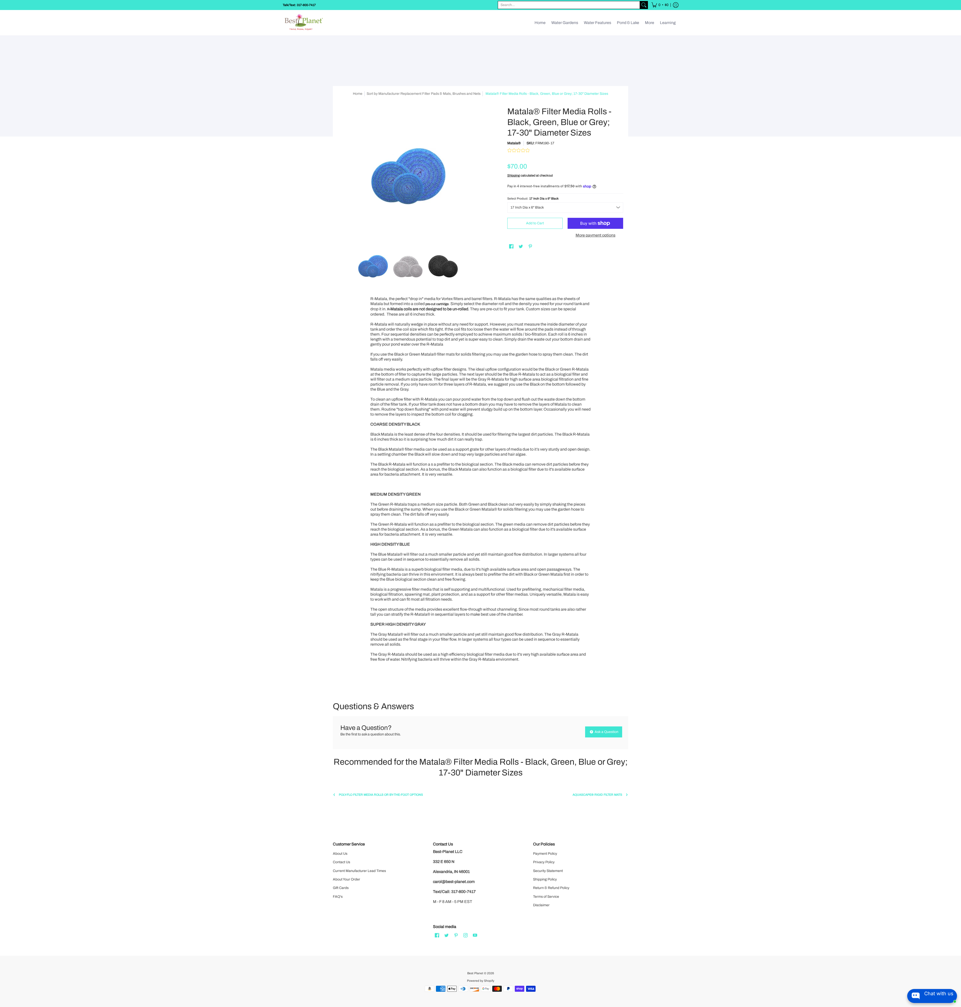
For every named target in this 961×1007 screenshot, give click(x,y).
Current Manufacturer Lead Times (359, 871)
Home (357, 94)
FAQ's (338, 896)
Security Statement (548, 871)
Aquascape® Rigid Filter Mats (597, 794)
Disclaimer (541, 905)
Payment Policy (545, 853)
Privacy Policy (544, 862)
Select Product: (533, 198)
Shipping (513, 175)
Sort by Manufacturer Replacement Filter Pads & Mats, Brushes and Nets (423, 94)
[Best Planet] (304, 23)
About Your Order (346, 879)
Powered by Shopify (480, 980)
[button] (660, 5)
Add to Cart (535, 223)
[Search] (644, 5)
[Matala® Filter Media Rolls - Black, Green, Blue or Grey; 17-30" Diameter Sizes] (373, 266)
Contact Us (341, 862)
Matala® (514, 143)
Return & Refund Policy (551, 888)
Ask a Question (606, 732)
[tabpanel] (480, 490)
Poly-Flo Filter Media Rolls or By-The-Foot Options (381, 794)
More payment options (595, 235)
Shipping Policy (545, 879)
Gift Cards (341, 888)
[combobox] (569, 5)
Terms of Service (546, 896)
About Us (340, 853)
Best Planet (475, 973)
